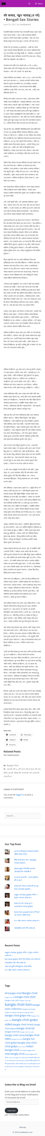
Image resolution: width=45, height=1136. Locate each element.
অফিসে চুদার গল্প (25, 1057)
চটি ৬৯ (15, 769)
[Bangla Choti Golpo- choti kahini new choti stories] (4, 3)
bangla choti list (25, 1028)
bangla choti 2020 (25, 997)
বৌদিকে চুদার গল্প (9, 1066)
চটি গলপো (21, 769)
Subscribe (11, 1110)
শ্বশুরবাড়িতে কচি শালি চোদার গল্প (24, 928)
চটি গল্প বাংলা (30, 769)
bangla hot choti (17, 1039)
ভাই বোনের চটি (34, 772)
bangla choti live (12, 1031)
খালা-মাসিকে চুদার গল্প (11, 1060)
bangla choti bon (18, 1004)
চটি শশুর (37, 769)
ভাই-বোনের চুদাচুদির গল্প (19, 1067)
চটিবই (6, 772)
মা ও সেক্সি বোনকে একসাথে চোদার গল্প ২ (27, 920)
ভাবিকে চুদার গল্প (29, 1066)
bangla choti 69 (9, 997)
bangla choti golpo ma (18, 1015)
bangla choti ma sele (27, 1032)
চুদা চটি (11, 772)
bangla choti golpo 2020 (25, 1012)
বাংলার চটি (25, 772)
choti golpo (11, 1046)
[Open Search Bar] (29, 3)
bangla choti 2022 (12, 1000)
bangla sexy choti (27, 1042)
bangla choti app (25, 1000)
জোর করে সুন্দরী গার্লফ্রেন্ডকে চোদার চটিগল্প (18, 966)
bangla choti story (15, 1035)
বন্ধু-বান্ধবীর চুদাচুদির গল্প (32, 1063)
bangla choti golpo (11, 1012)
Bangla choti (30, 993)
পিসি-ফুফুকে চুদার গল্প (10, 1063)
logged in (20, 794)
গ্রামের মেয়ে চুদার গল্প (20, 1060)
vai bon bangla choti (15, 1057)
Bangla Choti (12, 765)
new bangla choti (15, 1053)
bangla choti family (29, 1009)
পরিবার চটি (17, 772)
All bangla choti (13, 993)
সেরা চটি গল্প (7, 776)
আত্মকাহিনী (31, 1057)
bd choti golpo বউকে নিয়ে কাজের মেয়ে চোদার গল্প (22, 959)
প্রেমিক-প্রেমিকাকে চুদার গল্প (21, 1063)
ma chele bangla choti (27, 1050)
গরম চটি (9, 769)
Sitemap (22, 1127)
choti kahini (22, 1047)
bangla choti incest (23, 1024)
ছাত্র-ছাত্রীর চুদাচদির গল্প (32, 1060)
